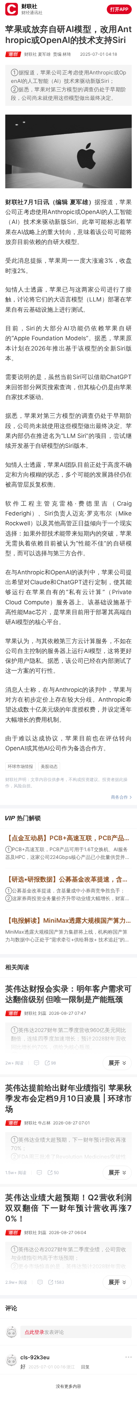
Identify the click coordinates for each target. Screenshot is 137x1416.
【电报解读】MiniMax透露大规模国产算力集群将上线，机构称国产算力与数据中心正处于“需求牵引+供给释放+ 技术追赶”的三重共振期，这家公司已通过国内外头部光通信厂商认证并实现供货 (68, 920)
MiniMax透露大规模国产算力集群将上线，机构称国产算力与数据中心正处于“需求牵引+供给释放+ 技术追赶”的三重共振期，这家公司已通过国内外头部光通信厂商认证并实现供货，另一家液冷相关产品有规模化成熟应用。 (67, 936)
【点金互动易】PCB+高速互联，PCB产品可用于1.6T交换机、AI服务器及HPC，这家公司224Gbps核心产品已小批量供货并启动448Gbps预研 (68, 838)
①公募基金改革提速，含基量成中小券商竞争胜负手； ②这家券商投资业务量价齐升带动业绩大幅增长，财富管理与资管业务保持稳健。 (67, 894)
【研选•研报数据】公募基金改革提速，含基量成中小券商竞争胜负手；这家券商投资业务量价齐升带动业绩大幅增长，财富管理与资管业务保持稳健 (68, 879)
